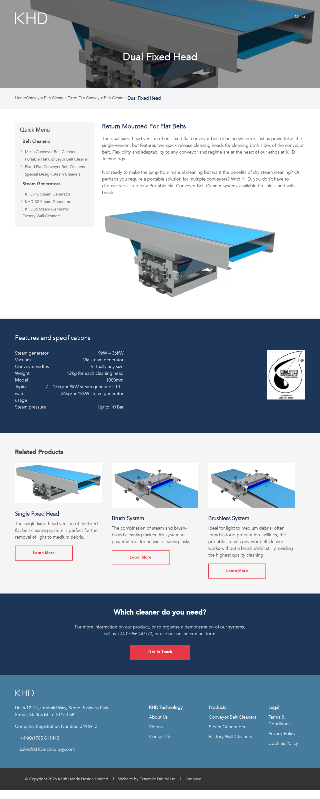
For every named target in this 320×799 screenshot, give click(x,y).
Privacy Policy (282, 734)
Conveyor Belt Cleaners (47, 98)
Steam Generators (41, 184)
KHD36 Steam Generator (47, 209)
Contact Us (160, 737)
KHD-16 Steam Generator (47, 194)
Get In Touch (160, 652)
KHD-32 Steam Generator (47, 201)
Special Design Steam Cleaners (52, 174)
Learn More (44, 553)
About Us (158, 717)
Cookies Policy (283, 743)
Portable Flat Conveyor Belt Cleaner (56, 159)
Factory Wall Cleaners (41, 216)
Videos (156, 727)
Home (20, 98)
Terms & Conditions (279, 720)
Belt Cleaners (36, 141)
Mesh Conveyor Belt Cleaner (50, 152)
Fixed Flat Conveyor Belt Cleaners (98, 98)
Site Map (193, 779)
